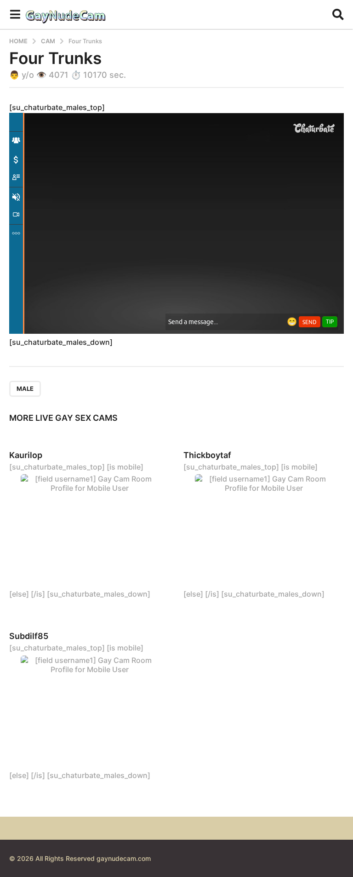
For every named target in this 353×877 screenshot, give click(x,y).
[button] (15, 14)
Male (25, 388)
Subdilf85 (28, 636)
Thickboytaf (207, 455)
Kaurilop (25, 455)
